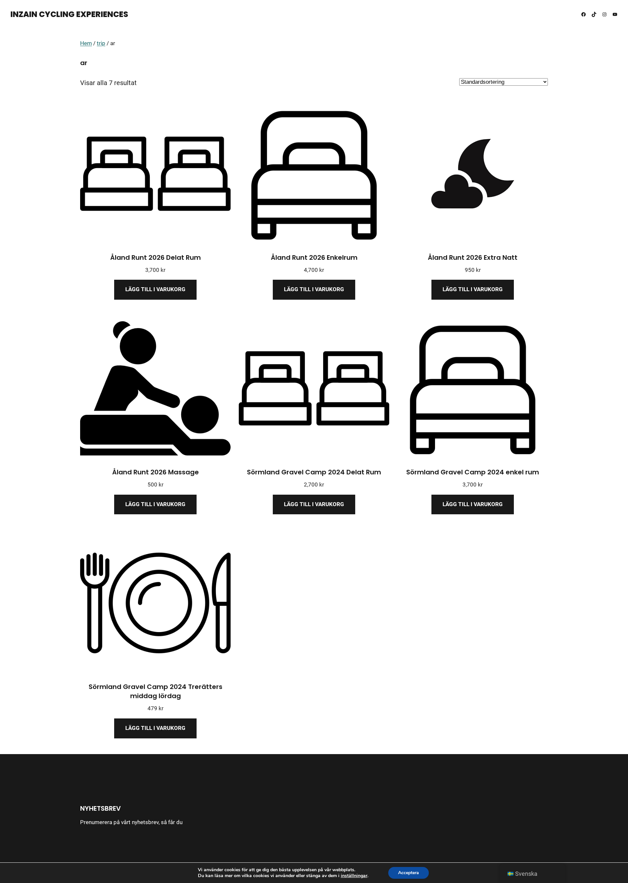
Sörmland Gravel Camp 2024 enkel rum (472, 472)
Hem (86, 43)
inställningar (354, 876)
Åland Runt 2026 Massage (155, 472)
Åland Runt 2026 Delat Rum (155, 257)
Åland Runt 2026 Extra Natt (472, 257)
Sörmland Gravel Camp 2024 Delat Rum (314, 472)
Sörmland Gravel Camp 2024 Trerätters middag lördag (155, 691)
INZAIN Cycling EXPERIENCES (69, 14)
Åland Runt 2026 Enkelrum (314, 257)
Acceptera (408, 873)
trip (101, 43)
